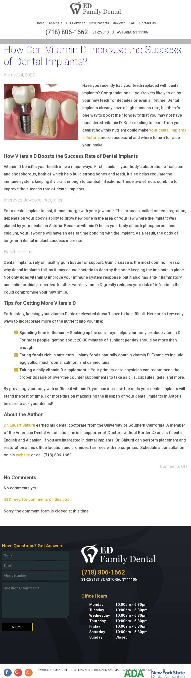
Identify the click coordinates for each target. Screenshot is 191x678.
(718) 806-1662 (66, 32)
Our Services (75, 23)
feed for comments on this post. (38, 499)
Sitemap (80, 670)
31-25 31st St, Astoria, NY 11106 (120, 32)
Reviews (119, 23)
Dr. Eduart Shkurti (19, 425)
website (23, 455)
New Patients (99, 23)
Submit (17, 627)
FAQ (132, 23)
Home (40, 23)
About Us (55, 23)
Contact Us (147, 23)
